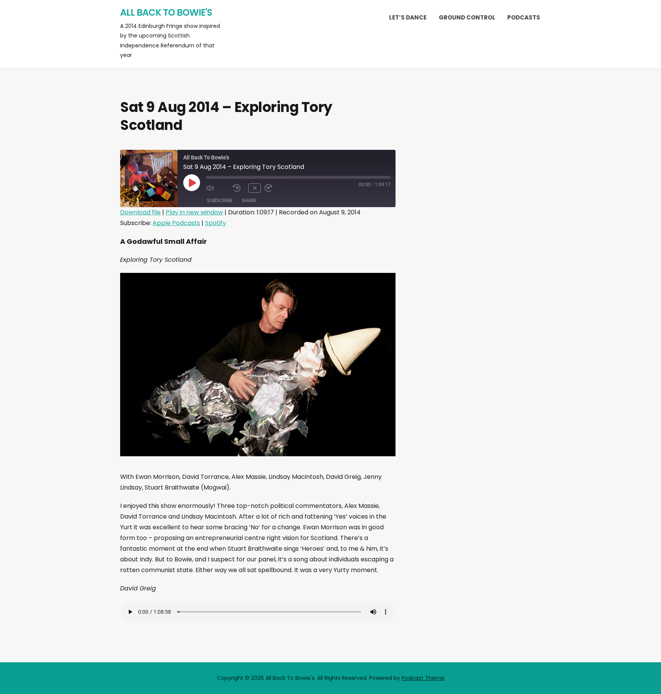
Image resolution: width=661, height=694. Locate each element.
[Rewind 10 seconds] (238, 188)
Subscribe (220, 200)
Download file (140, 212)
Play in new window (194, 212)
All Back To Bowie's (166, 12)
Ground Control (467, 17)
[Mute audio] (217, 188)
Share (249, 200)
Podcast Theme (423, 678)
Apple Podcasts (176, 223)
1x (255, 188)
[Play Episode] (191, 182)
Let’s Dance (408, 17)
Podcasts (523, 17)
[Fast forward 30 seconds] (276, 188)
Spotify (215, 223)
